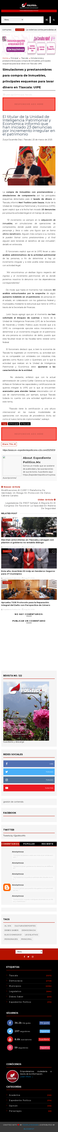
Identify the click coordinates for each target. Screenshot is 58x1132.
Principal (14, 58)
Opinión (13, 1106)
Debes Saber (12, 930)
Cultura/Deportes (25, 926)
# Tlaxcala (25, 424)
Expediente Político (20, 1002)
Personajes (11, 939)
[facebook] (24, 956)
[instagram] (32, 956)
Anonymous (18, 852)
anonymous (18, 885)
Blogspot (29, 1129)
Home (5, 58)
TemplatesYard (30, 1125)
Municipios (15, 986)
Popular (29, 844)
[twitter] (28, 956)
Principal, (20, 95)
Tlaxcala (24, 58)
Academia (11, 30)
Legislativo (31, 935)
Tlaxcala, (28, 95)
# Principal (13, 424)
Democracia (29, 930)
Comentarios (10, 844)
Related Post (9, 513)
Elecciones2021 (13, 935)
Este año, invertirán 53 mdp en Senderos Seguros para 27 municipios (28, 572)
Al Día (8, 926)
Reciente (47, 844)
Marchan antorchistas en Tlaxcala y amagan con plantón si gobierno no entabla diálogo (27, 541)
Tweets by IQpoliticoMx (14, 835)
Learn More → (26, 1076)
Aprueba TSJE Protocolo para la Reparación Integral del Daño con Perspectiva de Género (25, 603)
